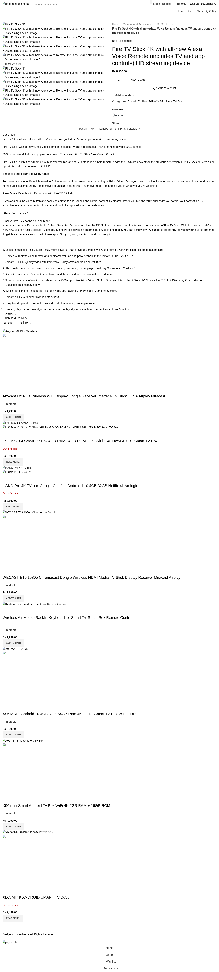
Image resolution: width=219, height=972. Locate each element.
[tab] (86, 129)
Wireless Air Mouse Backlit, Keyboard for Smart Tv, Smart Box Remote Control (67, 617)
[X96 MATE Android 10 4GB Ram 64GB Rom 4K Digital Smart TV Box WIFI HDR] (15, 648)
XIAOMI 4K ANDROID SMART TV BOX (36, 897)
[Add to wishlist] (25, 389)
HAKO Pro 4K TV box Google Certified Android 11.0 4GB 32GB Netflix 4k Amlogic (70, 486)
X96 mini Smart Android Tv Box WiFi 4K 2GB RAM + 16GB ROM (56, 805)
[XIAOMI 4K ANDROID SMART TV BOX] (28, 832)
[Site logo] (16, 3)
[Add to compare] (7, 389)
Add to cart (138, 79)
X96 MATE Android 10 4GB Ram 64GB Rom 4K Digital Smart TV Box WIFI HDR (69, 714)
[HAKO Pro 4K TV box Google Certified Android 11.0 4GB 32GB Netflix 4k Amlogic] (17, 467)
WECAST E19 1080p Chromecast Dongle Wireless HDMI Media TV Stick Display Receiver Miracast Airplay (91, 577)
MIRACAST (164, 24)
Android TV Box (137, 101)
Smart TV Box (173, 101)
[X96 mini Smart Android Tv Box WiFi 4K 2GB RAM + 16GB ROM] (23, 740)
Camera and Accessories (138, 24)
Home (115, 24)
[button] (13, 417)
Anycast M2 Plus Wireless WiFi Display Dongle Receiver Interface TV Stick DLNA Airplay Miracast (84, 396)
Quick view (16, 389)
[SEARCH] (151, 2)
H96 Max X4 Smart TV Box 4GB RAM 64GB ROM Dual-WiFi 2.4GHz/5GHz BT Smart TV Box (80, 441)
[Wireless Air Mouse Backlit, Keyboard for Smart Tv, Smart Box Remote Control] (34, 604)
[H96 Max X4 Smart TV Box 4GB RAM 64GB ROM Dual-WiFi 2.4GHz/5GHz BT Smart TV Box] (20, 422)
